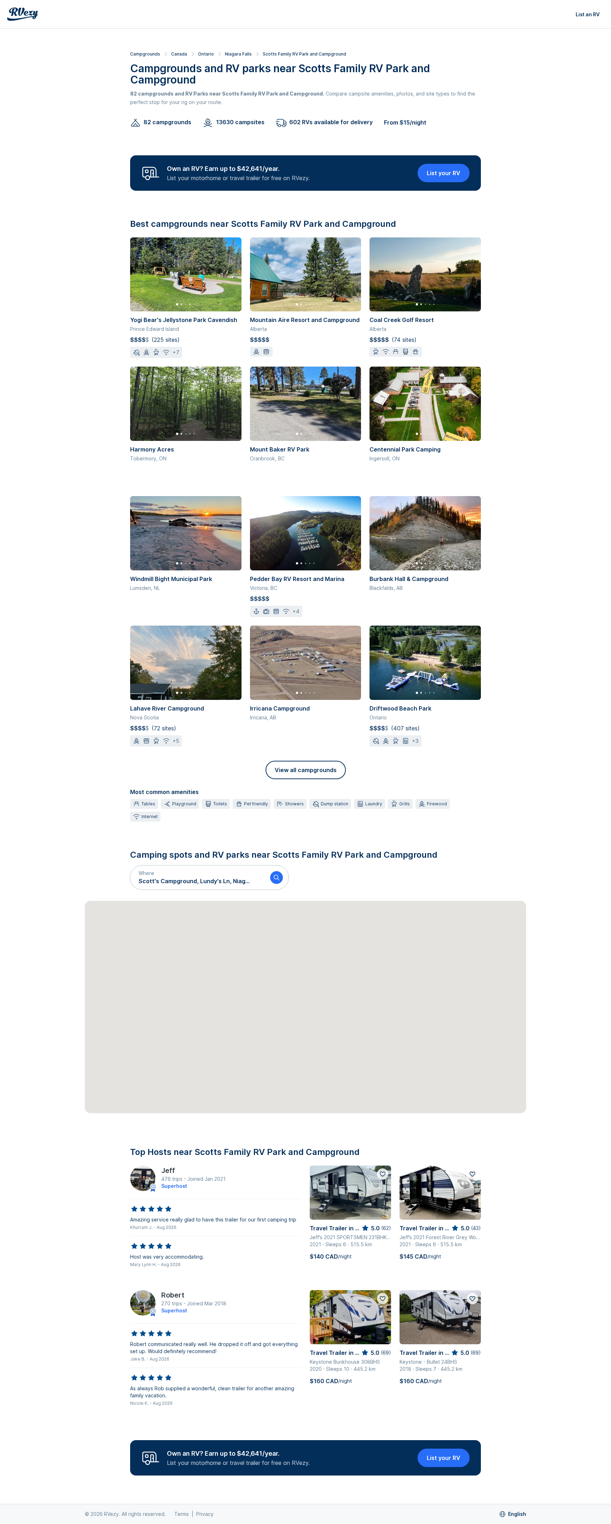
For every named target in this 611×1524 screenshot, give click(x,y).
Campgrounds (145, 54)
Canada (179, 54)
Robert (172, 1295)
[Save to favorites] (382, 1174)
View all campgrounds (306, 769)
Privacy (205, 1514)
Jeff (168, 1170)
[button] (197, 877)
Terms (181, 1514)
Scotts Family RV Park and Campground (304, 54)
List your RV (443, 173)
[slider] (151, 1209)
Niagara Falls (238, 54)
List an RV (588, 14)
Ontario (206, 54)
